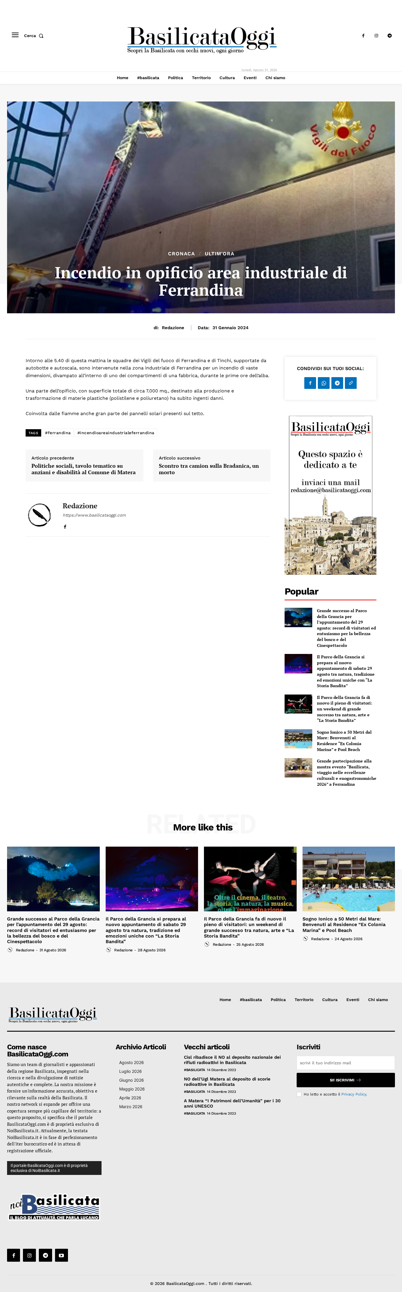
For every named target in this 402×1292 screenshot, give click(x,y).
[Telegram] (390, 36)
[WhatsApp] (324, 383)
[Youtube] (61, 1255)
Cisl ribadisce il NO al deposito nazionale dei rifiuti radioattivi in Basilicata (232, 1060)
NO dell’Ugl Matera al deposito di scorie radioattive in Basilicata (227, 1081)
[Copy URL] (351, 383)
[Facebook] (363, 36)
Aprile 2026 (130, 1097)
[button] (35, 35)
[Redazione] (40, 515)
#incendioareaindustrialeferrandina (116, 432)
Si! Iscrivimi (342, 1080)
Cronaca (181, 253)
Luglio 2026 (130, 1071)
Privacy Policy (353, 1094)
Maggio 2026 (132, 1088)
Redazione (173, 327)
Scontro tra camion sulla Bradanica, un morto (209, 469)
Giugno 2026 (131, 1080)
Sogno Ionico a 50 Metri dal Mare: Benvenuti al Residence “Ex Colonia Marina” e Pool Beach (344, 740)
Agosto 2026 (131, 1062)
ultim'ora (219, 253)
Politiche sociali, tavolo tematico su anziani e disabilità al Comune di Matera (83, 469)
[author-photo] (11, 950)
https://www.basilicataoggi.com (94, 515)
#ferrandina (58, 432)
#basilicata (194, 1070)
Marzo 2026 (130, 1106)
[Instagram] (376, 36)
